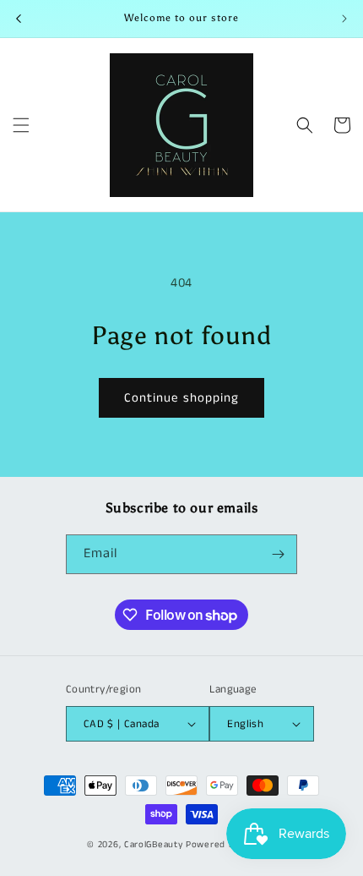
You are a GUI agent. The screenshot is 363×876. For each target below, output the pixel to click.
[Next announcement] (344, 18)
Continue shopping (181, 398)
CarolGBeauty (153, 844)
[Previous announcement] (18, 18)
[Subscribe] (277, 554)
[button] (21, 125)
